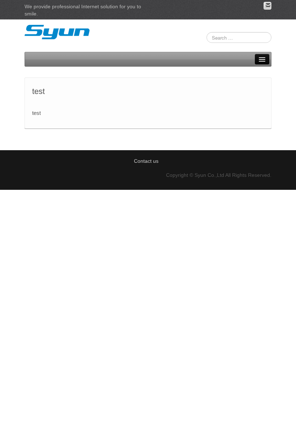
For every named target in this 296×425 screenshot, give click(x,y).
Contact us (146, 161)
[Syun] (57, 32)
